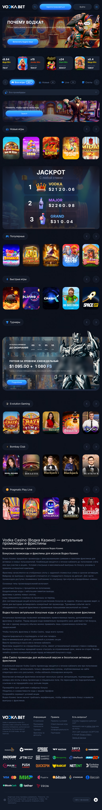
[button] (5, 82)
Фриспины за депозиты (38, 734)
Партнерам (55, 733)
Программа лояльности (38, 725)
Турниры (37, 729)
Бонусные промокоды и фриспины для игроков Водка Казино (32, 548)
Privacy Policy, (86, 734)
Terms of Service (79, 738)
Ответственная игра (59, 724)
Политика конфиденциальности (60, 728)
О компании (38, 721)
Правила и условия (59, 721)
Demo (11, 161)
